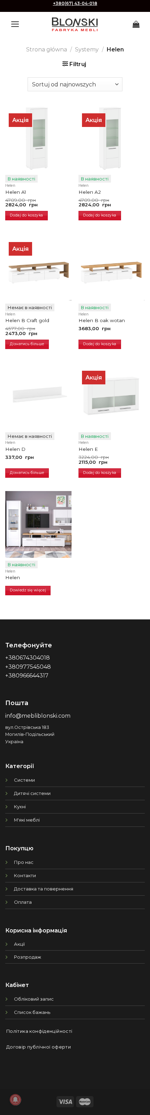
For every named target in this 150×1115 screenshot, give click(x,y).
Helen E (88, 449)
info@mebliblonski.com (37, 715)
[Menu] (15, 24)
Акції (19, 944)
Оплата (23, 902)
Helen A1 (15, 192)
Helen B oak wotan (101, 320)
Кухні (20, 806)
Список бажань (32, 1012)
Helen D (15, 449)
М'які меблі (27, 820)
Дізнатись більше (27, 344)
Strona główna (46, 49)
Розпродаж (27, 957)
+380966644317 (26, 675)
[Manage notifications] (15, 1099)
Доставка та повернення (43, 889)
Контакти (25, 875)
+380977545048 (28, 666)
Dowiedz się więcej (28, 590)
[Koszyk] (136, 24)
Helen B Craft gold (27, 320)
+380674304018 (27, 657)
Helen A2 (89, 192)
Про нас (23, 862)
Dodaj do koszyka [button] (26, 215)
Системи (24, 780)
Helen (12, 577)
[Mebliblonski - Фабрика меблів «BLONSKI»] (75, 24)
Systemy (87, 49)
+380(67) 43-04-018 (75, 3)
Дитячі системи (32, 793)
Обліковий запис (34, 999)
